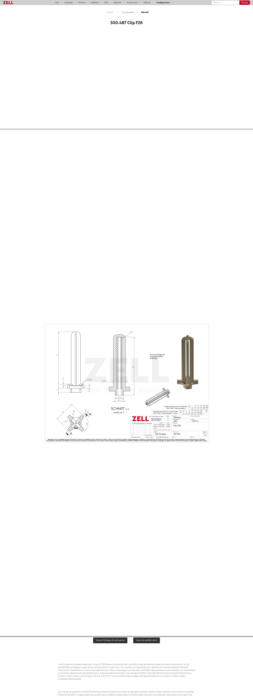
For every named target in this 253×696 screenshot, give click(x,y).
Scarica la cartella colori (146, 640)
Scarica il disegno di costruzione (110, 640)
